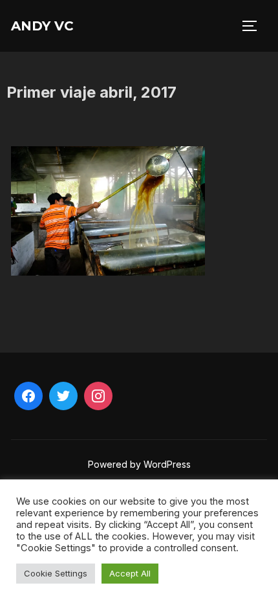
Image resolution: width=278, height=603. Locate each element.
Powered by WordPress (139, 464)
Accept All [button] (130, 573)
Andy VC (42, 26)
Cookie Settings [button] (55, 573)
